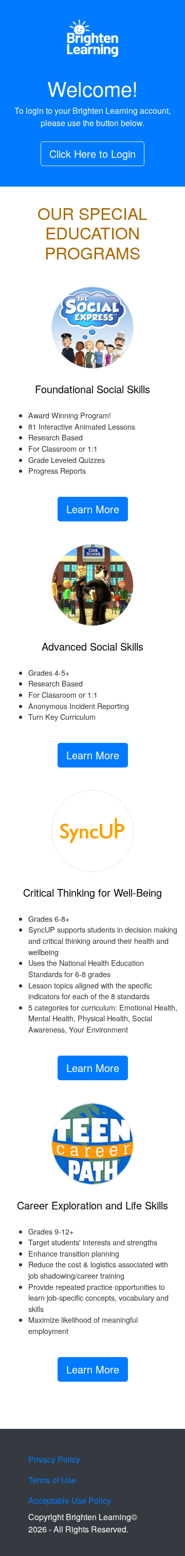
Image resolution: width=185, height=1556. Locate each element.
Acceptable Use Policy (69, 1500)
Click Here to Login (92, 153)
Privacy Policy (54, 1459)
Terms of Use (52, 1480)
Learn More (92, 508)
